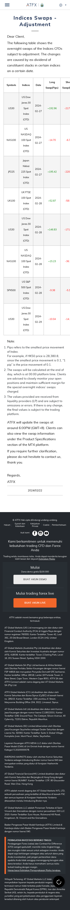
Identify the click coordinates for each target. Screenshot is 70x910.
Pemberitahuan (59, 525)
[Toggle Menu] (7, 4)
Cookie (46, 525)
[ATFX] (35, 4)
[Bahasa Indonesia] (62, 5)
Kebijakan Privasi (35, 525)
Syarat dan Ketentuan (20, 525)
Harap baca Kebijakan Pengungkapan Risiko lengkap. (34, 870)
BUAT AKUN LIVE (35, 603)
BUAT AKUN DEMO (35, 579)
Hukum (7, 525)
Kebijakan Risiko (47, 559)
